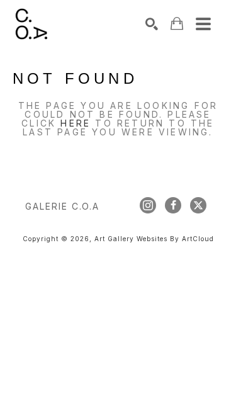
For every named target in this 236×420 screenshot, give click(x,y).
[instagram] (148, 205)
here (75, 123)
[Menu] (203, 24)
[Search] (151, 24)
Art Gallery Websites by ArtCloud (154, 238)
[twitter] (198, 205)
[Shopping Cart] (177, 23)
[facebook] (173, 205)
